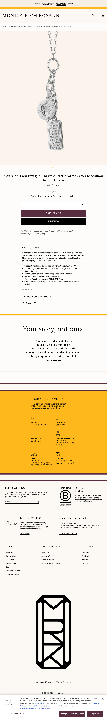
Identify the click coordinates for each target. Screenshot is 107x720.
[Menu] (103, 16)
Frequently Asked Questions (51, 563)
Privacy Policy (41, 703)
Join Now (24, 533)
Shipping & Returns (48, 556)
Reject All (95, 713)
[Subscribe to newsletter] (38, 501)
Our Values (29, 303)
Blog (7, 567)
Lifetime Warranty (47, 559)
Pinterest (85, 559)
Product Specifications (37, 297)
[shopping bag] (98, 15)
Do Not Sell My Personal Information (35, 708)
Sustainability (11, 556)
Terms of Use (34, 706)
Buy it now (53, 221)
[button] (96, 15)
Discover (67, 682)
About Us (9, 552)
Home (5, 26)
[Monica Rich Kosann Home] (31, 15)
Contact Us (45, 552)
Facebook (85, 556)
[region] (53, 707)
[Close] (103, 699)
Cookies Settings (17, 713)
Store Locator (11, 563)
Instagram (85, 552)
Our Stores (10, 559)
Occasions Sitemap (13, 574)
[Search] (93, 15)
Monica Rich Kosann (52, 693)
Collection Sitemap (13, 570)
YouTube (85, 563)
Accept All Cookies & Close (72, 713)
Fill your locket (68, 533)
